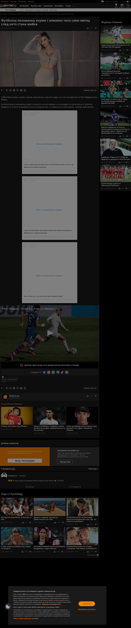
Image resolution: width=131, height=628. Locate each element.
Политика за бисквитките (51, 604)
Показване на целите (87, 609)
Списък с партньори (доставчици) (25, 618)
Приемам (87, 604)
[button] (8, 606)
